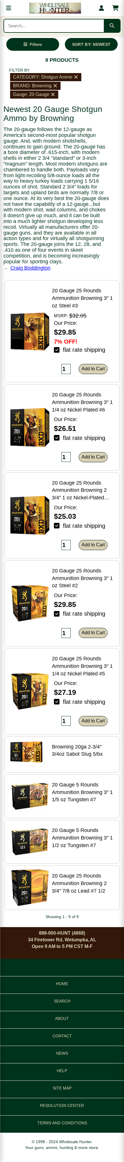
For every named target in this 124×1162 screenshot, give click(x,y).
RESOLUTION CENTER (62, 1105)
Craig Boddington (30, 268)
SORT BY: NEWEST (91, 44)
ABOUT (62, 1018)
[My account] (101, 8)
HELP (62, 1070)
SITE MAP (62, 1088)
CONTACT (62, 1036)
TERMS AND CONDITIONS (62, 1123)
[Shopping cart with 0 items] (115, 8)
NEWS (62, 1053)
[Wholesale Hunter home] (55, 8)
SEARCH (62, 1001)
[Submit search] (112, 25)
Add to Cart (93, 368)
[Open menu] (8, 8)
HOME (62, 983)
